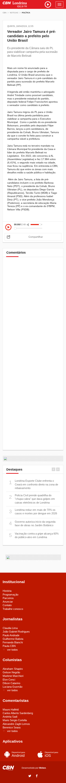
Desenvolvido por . (34, 768)
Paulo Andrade (11, 635)
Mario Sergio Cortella (15, 720)
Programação (10, 594)
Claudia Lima (10, 628)
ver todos (12, 649)
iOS (51, 754)
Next (58, 469)
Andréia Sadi (10, 716)
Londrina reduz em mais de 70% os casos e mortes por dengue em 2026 (33, 511)
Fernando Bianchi (13, 642)
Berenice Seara (11, 727)
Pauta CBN (9, 645)
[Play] (8, 227)
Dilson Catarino (11, 683)
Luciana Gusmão (12, 686)
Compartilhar (36, 236)
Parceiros (8, 598)
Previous (53, 469)
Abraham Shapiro (13, 668)
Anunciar (8, 601)
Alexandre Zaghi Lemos (16, 723)
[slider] (36, 224)
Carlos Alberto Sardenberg (18, 713)
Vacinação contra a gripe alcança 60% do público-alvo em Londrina (34, 535)
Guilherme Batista (13, 638)
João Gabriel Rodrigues (16, 631)
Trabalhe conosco (13, 608)
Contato (7, 605)
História (7, 590)
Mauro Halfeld (11, 709)
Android (18, 754)
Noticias (14, 13)
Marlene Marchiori (13, 675)
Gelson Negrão (11, 672)
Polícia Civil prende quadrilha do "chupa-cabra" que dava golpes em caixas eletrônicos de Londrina (32, 499)
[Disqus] (33, 309)
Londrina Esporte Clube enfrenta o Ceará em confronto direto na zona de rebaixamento (33, 484)
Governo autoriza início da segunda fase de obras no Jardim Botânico (32, 523)
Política (26, 13)
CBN (4, 13)
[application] (33, 226)
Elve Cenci (9, 679)
